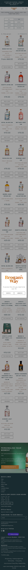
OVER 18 (8, 293)
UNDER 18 (19, 293)
